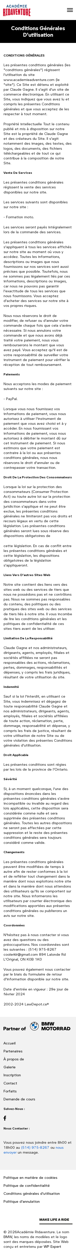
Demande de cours (19, 1099)
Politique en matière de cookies (30, 1177)
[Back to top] (69, 1245)
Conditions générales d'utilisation (32, 1193)
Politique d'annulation (22, 1201)
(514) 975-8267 (35, 1147)
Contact (10, 1083)
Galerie (10, 1067)
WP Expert (52, 1246)
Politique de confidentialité (27, 1185)
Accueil (10, 1043)
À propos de (14, 1059)
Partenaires (13, 1051)
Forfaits (10, 1091)
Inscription (12, 1075)
